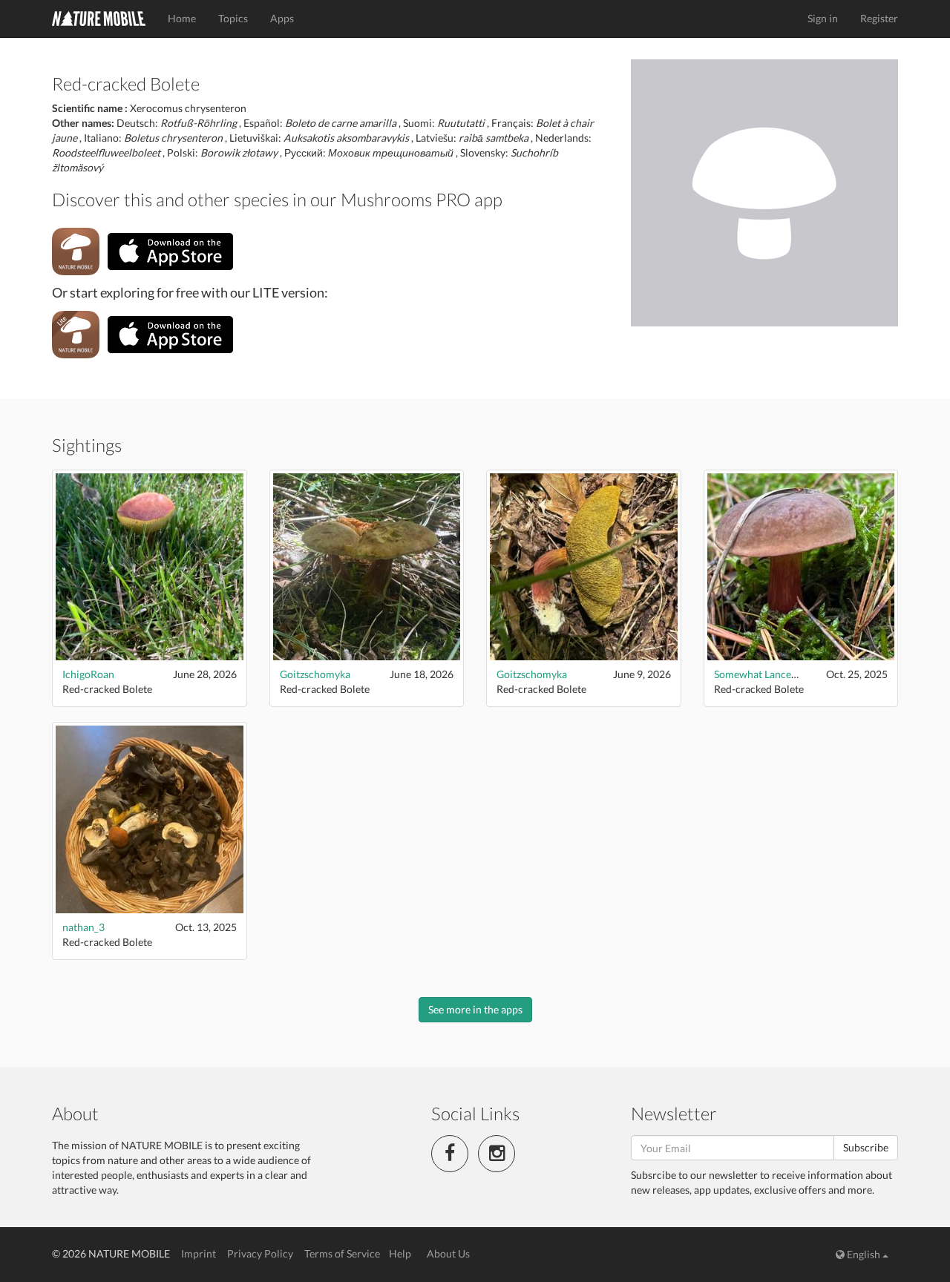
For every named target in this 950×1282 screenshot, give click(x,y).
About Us (448, 1253)
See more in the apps (475, 1009)
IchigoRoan (88, 674)
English (863, 1254)
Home (182, 18)
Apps (282, 18)
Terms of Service (342, 1253)
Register (879, 18)
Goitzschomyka (315, 674)
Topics (233, 18)
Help (400, 1253)
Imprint (198, 1253)
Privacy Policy (260, 1253)
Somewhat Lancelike (761, 674)
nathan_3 (83, 927)
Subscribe (865, 1147)
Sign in (823, 18)
